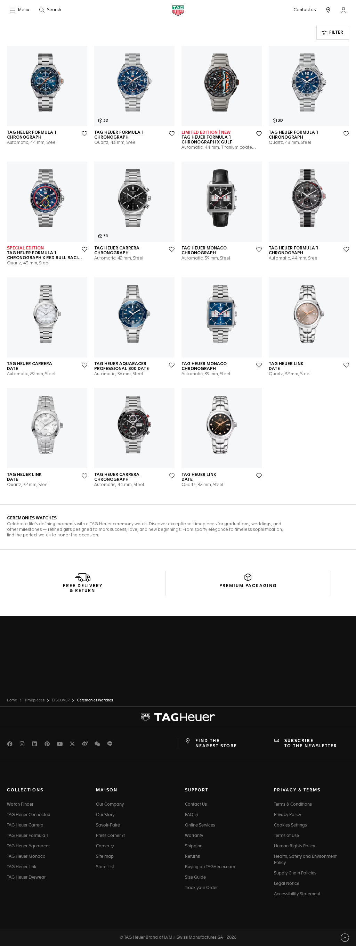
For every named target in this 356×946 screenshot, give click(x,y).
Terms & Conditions (293, 805)
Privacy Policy (287, 815)
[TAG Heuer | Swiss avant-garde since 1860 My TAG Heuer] (178, 717)
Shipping (194, 846)
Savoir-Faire (108, 825)
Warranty (194, 836)
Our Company (110, 805)
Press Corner (109, 836)
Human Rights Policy (294, 846)
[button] (343, 9)
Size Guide (195, 877)
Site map (105, 857)
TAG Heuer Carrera (25, 825)
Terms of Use (286, 836)
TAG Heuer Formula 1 (27, 836)
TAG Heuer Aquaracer (28, 846)
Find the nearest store (216, 743)
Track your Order (201, 888)
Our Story (105, 815)
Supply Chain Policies (295, 873)
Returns (192, 857)
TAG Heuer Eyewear (26, 877)
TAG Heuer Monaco (26, 857)
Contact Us (196, 805)
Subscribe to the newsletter (310, 743)
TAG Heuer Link (21, 867)
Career (103, 846)
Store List (105, 867)
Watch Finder (20, 805)
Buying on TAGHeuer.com (210, 867)
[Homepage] (178, 10)
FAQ (189, 815)
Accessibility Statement (297, 894)
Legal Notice (286, 884)
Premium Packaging (248, 586)
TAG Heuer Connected (28, 815)
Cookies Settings (290, 825)
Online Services (200, 825)
